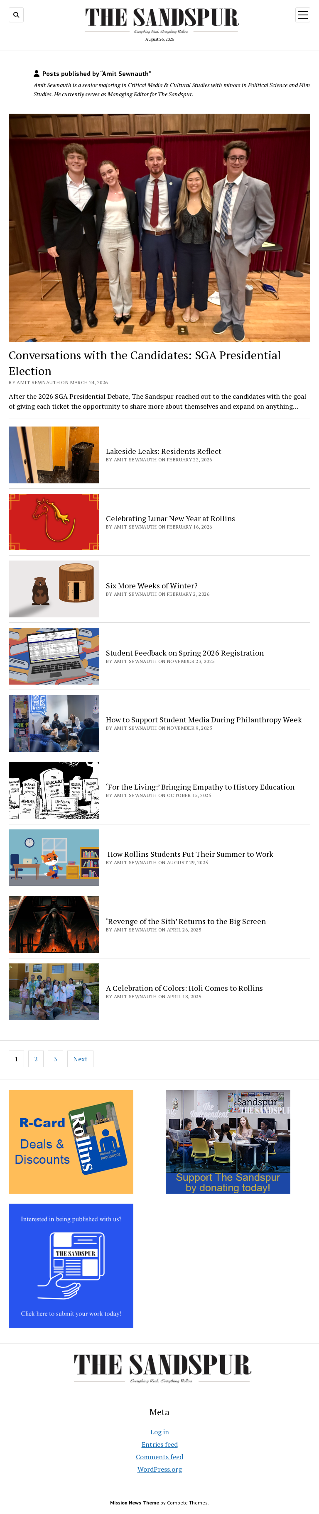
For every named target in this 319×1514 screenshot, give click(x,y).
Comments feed (159, 1456)
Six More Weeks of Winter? (152, 585)
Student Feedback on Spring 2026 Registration (185, 653)
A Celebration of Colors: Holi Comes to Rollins (184, 988)
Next (80, 1058)
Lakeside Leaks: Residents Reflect (163, 451)
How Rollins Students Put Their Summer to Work (189, 854)
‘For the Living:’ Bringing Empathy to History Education (200, 787)
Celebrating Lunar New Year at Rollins (170, 518)
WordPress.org (159, 1469)
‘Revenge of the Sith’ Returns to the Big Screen (186, 921)
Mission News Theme (134, 1502)
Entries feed (160, 1444)
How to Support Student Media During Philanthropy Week (204, 719)
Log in (159, 1431)
